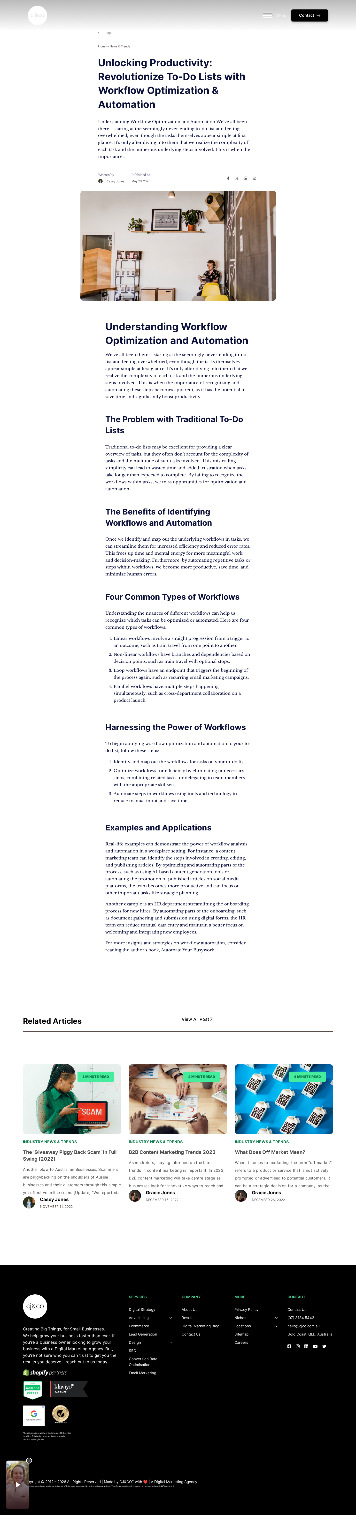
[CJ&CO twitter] (324, 1346)
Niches (240, 1317)
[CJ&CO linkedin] (306, 1346)
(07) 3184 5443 (300, 1317)
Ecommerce (139, 1326)
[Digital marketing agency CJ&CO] (37, 15)
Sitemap (241, 1334)
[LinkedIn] (245, 178)
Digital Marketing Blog (200, 1326)
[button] (257, 1019)
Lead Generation (143, 1334)
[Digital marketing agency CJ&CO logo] (35, 1306)
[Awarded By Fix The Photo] (63, 1414)
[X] (236, 178)
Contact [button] (306, 15)
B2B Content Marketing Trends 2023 (172, 1152)
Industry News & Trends (114, 46)
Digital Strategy (142, 1309)
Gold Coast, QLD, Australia (309, 1334)
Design (135, 1342)
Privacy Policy (246, 1309)
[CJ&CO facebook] (289, 1346)
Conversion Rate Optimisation (143, 1362)
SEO (132, 1350)
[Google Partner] (34, 1416)
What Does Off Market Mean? (270, 1152)
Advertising (139, 1317)
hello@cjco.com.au (303, 1326)
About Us (189, 1309)
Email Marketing (142, 1373)
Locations (242, 1326)
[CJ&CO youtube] (315, 1346)
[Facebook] (228, 178)
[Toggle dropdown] (170, 1342)
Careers (241, 1342)
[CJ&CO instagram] (298, 1346)
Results (188, 1317)
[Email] (254, 178)
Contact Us (191, 1334)
